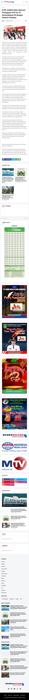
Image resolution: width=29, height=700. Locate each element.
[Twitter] (13, 159)
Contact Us (22, 695)
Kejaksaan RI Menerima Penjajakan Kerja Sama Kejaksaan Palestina (17, 673)
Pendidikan (3, 585)
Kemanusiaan (4, 573)
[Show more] (22, 159)
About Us (10, 695)
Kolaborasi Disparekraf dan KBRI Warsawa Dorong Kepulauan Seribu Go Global (18, 628)
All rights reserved (21, 697)
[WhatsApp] (16, 159)
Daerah (2, 561)
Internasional (4, 568)
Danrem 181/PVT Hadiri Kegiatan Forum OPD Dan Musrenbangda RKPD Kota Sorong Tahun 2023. (19, 510)
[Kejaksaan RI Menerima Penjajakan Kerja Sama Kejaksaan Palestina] (5, 675)
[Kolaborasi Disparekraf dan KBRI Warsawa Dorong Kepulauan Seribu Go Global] (5, 629)
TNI (2, 587)
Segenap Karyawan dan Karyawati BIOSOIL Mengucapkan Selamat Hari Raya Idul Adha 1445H (21, 179)
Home (3, 7)
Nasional (3, 580)
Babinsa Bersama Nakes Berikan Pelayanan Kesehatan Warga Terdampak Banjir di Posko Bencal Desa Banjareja (18, 525)
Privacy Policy (16, 695)
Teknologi (3, 590)
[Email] (19, 159)
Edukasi (3, 564)
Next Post (25, 218)
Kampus (3, 571)
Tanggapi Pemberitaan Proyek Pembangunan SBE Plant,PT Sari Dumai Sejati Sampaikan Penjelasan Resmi (7, 180)
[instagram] (17, 689)
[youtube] (14, 689)
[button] (2, 2)
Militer (2, 578)
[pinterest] (20, 689)
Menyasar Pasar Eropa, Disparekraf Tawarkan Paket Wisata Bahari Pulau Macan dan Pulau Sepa (18, 635)
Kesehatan (3, 576)
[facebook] (8, 689)
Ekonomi (3, 566)
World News (3, 592)
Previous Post (4, 218)
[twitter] (11, 689)
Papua (2, 583)
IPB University (5, 598)
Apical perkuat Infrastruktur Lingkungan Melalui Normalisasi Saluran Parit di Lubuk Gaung (8, 197)
